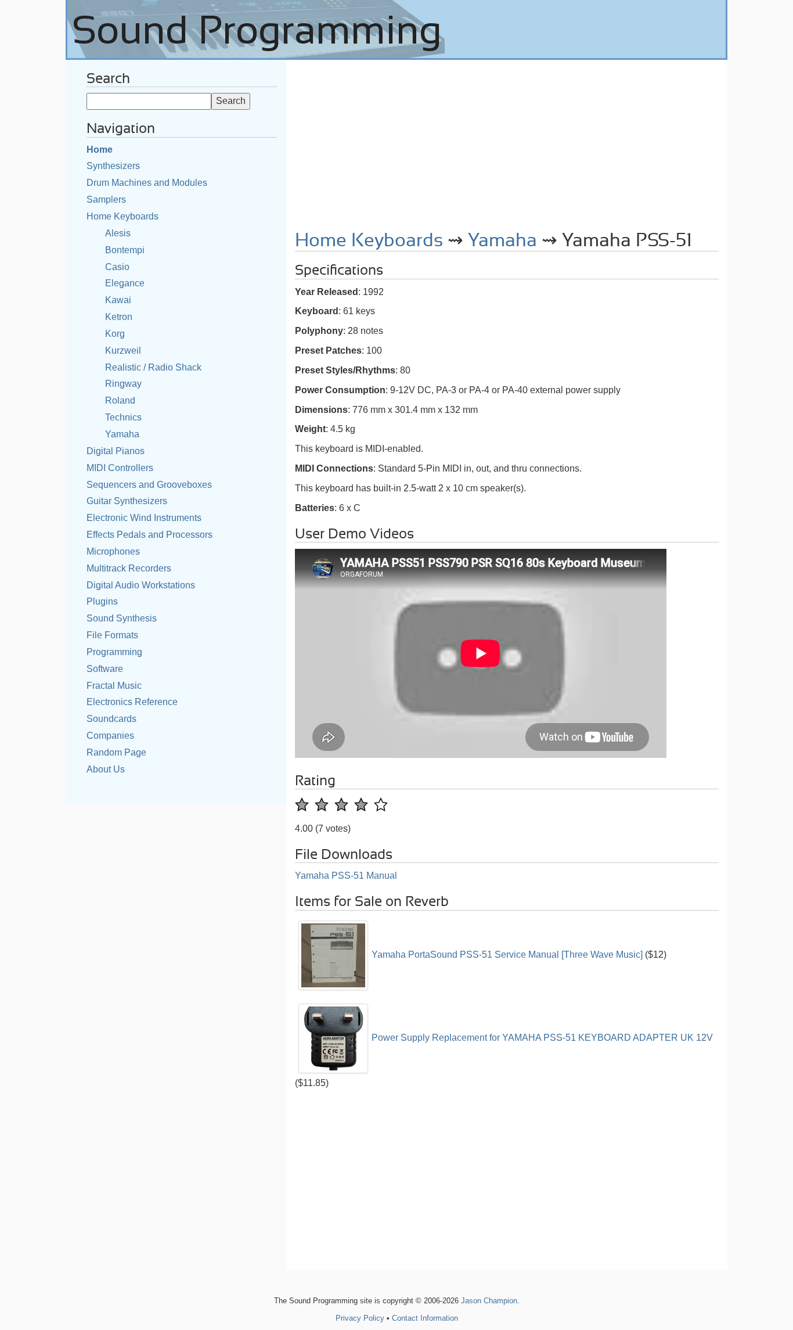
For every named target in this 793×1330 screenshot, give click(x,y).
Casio (117, 267)
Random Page (116, 752)
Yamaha (122, 434)
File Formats (112, 635)
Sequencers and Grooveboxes (149, 485)
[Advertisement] (507, 141)
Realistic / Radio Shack (153, 367)
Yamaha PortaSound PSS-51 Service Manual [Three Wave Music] (507, 954)
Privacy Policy (360, 1318)
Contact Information (425, 1318)
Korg (115, 334)
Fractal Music (114, 686)
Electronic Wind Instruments (143, 518)
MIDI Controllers (119, 468)
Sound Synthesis (121, 618)
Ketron (118, 317)
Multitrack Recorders (128, 568)
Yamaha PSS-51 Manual (346, 875)
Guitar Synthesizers (126, 501)
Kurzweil (123, 350)
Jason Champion (489, 1300)
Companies (110, 736)
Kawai (118, 300)
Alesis (118, 233)
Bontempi (125, 250)
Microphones (113, 551)
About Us (105, 769)
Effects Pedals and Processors (149, 535)
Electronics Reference (132, 702)
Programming (114, 652)
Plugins (102, 601)
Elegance (125, 283)
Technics (123, 417)
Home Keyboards (122, 216)
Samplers (106, 199)
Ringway (123, 384)
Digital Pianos (115, 451)
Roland (120, 400)
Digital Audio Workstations (140, 585)
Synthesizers (113, 166)
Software (104, 669)
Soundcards (111, 719)
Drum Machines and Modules (146, 183)
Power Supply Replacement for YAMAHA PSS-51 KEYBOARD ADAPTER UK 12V (542, 1038)
